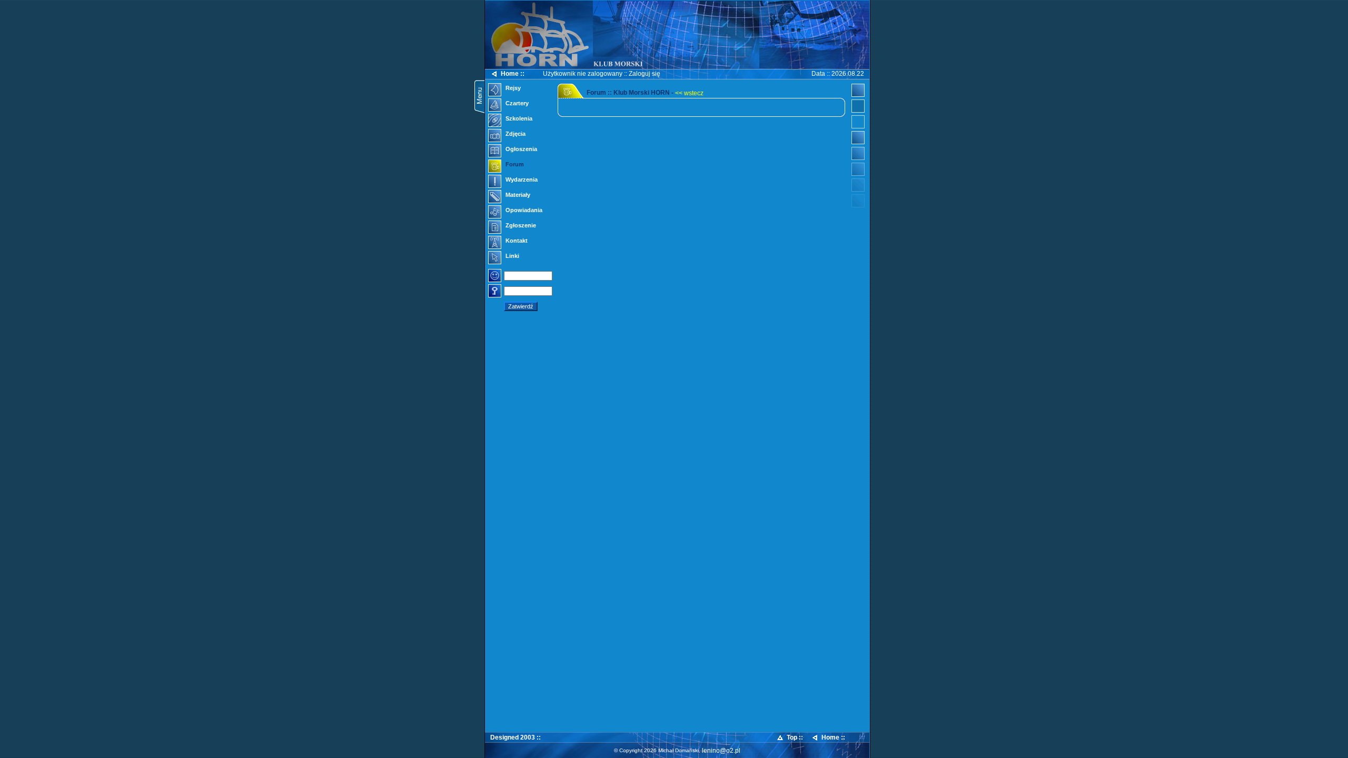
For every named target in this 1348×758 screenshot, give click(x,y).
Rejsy (512, 88)
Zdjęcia (515, 134)
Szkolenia (518, 118)
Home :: (512, 73)
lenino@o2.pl (721, 750)
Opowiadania (523, 210)
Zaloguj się (644, 73)
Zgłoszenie (520, 225)
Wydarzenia (521, 179)
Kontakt (516, 240)
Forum (514, 164)
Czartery (516, 103)
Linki (511, 256)
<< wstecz (689, 93)
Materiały (517, 195)
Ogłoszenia (520, 149)
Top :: (795, 737)
